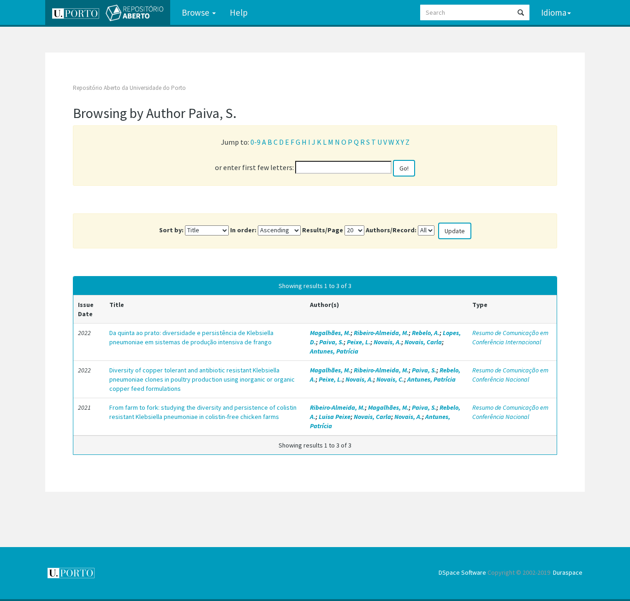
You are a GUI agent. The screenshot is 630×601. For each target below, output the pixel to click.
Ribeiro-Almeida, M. (381, 333)
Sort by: (171, 230)
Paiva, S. (331, 342)
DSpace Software (462, 572)
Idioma (553, 12)
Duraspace (567, 572)
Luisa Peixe (335, 416)
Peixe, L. (358, 342)
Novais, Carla (423, 342)
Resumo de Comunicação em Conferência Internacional (510, 337)
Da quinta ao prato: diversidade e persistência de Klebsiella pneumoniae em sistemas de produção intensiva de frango (191, 337)
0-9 (255, 142)
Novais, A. (387, 342)
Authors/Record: (391, 230)
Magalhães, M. (330, 333)
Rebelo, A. (426, 333)
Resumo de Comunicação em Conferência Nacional (510, 374)
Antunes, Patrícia (334, 351)
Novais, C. (390, 379)
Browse (196, 12)
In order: (243, 230)
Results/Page (322, 230)
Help (239, 12)
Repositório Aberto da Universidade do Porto (129, 88)
